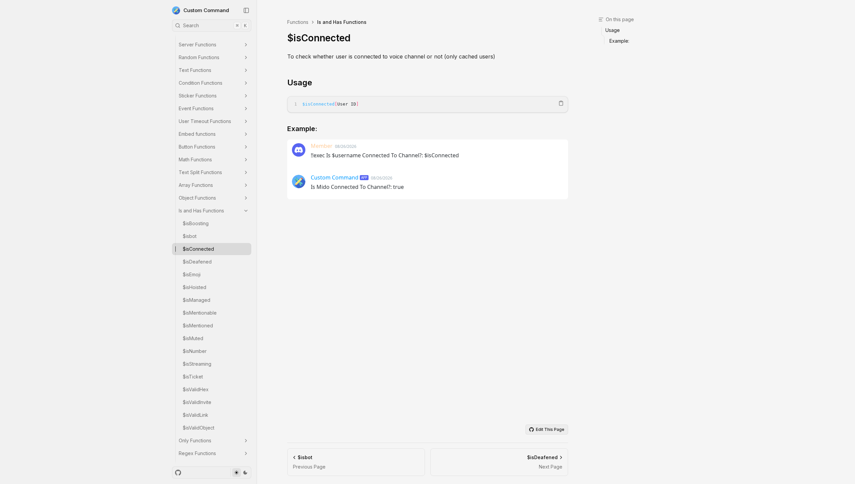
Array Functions (196, 185)
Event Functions (196, 108)
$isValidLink (195, 415)
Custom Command (206, 10)
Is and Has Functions (201, 210)
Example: (302, 129)
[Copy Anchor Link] (317, 83)
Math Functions (195, 159)
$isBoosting (196, 223)
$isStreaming (197, 364)
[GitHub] (178, 473)
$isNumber (195, 351)
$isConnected (198, 249)
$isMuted (193, 338)
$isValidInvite (197, 402)
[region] (428, 104)
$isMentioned (198, 325)
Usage (299, 82)
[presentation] (212, 249)
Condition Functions (200, 83)
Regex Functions (197, 453)
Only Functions (195, 440)
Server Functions (197, 44)
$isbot (190, 236)
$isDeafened (197, 262)
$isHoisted (194, 287)
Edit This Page (550, 429)
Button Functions (197, 147)
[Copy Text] (561, 103)
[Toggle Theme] (240, 472)
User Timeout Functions (205, 121)
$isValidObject (198, 428)
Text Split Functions (200, 172)
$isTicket (193, 376)
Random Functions (199, 57)
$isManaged (196, 300)
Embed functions (197, 134)
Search (215, 25)
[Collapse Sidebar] (246, 10)
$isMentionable (200, 313)
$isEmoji (192, 274)
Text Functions (195, 70)
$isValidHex (196, 389)
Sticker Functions (198, 95)
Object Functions (197, 198)
